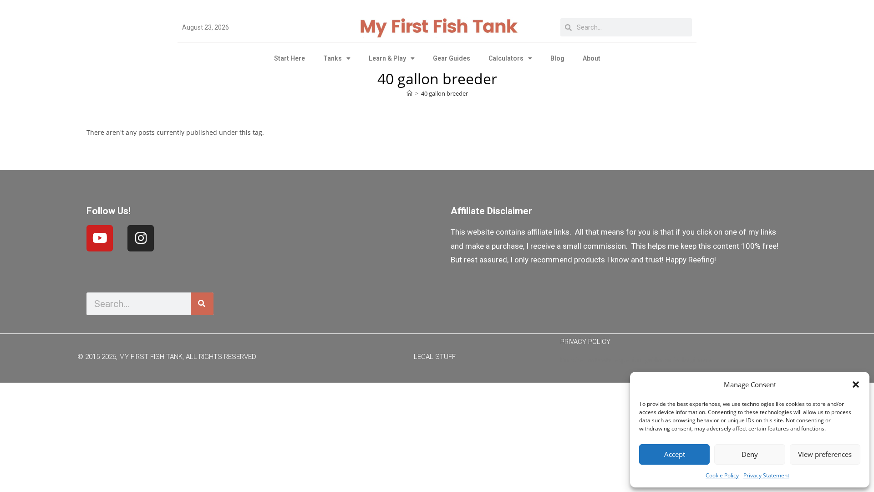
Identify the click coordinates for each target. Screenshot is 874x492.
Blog (557, 58)
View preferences (825, 454)
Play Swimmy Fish (437, 397)
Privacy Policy (585, 342)
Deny (750, 454)
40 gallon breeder (444, 93)
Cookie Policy (722, 475)
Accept (674, 454)
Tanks (332, 58)
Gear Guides (451, 58)
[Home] (409, 93)
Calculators (505, 58)
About (591, 58)
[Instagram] (140, 238)
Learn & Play (387, 58)
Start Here (289, 58)
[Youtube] (99, 238)
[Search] (202, 303)
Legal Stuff (435, 357)
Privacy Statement (766, 475)
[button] (855, 384)
